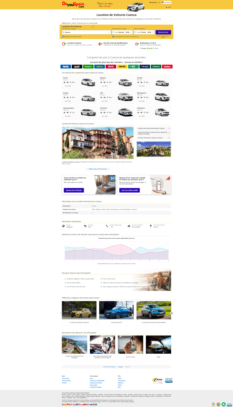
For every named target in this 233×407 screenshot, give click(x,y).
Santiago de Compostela (137, 396)
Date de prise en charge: (118, 29)
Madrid (77, 396)
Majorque (82, 396)
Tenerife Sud (167, 396)
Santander (127, 396)
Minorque (97, 396)
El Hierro (111, 394)
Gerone (125, 394)
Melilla (92, 396)
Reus (114, 396)
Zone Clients (65, 378)
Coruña (106, 394)
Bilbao (95, 394)
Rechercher (163, 32)
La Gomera (159, 394)
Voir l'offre (68, 86)
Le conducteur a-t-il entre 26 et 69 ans (125, 36)
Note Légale (93, 385)
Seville (152, 396)
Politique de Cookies (96, 383)
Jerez (153, 394)
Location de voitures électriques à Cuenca (151, 128)
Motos (120, 385)
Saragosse (147, 396)
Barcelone (89, 394)
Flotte (119, 378)
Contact (64, 383)
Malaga (88, 396)
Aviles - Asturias (76, 394)
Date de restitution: (139, 29)
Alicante (64, 394)
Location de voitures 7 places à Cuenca (150, 138)
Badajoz (84, 394)
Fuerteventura (118, 394)
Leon (73, 396)
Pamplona (108, 396)
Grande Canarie (138, 394)
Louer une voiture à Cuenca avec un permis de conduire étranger (152, 133)
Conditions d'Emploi (96, 387)
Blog (119, 387)
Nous (91, 378)
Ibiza (150, 394)
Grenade (145, 394)
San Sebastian (119, 396)
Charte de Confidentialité (97, 380)
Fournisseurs (121, 380)
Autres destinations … (82, 397)
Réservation (153, 2)
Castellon (100, 394)
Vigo (74, 397)
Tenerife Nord (159, 396)
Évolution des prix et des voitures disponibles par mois (117, 238)
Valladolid (69, 397)
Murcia (103, 396)
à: (125, 29)
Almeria (69, 394)
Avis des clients (66, 380)
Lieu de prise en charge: (69, 29)
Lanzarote (68, 396)
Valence (64, 397)
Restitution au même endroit (72, 36)
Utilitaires (120, 383)
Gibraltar (130, 394)
